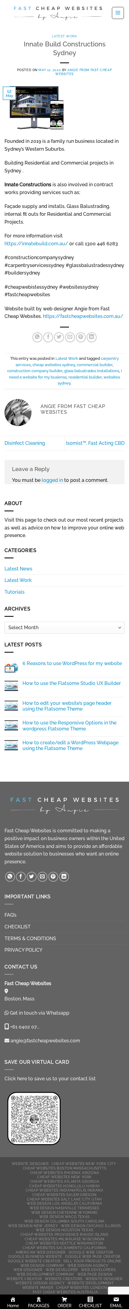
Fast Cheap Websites (27, 830)
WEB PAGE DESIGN (94, 1274)
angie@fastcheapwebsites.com (44, 1041)
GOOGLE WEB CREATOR (91, 1252)
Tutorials (14, 592)
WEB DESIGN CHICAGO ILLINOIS (91, 1225)
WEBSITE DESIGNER (30, 1163)
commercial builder (94, 365)
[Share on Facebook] (48, 337)
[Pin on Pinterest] (81, 337)
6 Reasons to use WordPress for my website (72, 663)
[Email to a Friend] (70, 337)
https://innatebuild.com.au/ (36, 243)
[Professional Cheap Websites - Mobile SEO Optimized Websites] (58, 13)
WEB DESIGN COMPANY (42, 1265)
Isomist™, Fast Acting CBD (95, 443)
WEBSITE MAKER (37, 1287)
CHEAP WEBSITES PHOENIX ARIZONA (64, 1172)
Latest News (18, 569)
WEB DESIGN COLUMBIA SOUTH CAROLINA (64, 1221)
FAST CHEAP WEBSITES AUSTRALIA (65, 1292)
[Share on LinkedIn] (92, 337)
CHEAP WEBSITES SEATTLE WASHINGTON (64, 1243)
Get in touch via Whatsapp (39, 1013)
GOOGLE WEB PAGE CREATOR (93, 1256)
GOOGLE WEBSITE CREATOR (34, 1261)
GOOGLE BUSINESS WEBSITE (35, 1256)
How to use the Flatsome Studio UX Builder (71, 683)
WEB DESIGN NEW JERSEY (33, 1225)
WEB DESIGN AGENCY (88, 1265)
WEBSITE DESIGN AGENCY (39, 1283)
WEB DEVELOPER (62, 1269)
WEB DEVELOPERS (98, 1269)
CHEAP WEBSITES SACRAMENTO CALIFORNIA (64, 1247)
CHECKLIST (17, 927)
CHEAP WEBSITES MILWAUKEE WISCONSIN (64, 1239)
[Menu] (118, 13)
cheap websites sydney (53, 365)
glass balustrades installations (91, 371)
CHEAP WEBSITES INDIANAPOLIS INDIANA (64, 1190)
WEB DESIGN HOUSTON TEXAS (64, 1230)
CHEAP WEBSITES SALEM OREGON (64, 1194)
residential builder (85, 377)
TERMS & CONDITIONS (30, 938)
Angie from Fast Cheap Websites (83, 72)
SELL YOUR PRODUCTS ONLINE (92, 1261)
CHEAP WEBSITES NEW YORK (64, 1177)
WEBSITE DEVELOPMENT (91, 1283)
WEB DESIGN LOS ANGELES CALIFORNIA (64, 1203)
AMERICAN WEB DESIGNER (41, 1252)
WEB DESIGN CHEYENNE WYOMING (64, 1212)
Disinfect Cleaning (24, 443)
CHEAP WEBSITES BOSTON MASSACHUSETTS (64, 1168)
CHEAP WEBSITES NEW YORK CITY (84, 1163)
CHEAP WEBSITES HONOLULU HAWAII (64, 1186)
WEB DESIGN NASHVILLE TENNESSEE (64, 1208)
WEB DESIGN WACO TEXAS (64, 1216)
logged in (52, 480)
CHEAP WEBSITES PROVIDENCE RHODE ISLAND (64, 1234)
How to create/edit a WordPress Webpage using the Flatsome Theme (70, 745)
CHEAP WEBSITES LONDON (81, 1287)
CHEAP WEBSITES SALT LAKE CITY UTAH (64, 1199)
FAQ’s (10, 915)
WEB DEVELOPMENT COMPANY (45, 1274)
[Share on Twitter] (59, 337)
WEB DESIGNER (28, 1269)
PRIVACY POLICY (23, 950)
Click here (15, 1078)
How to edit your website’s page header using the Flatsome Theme (67, 706)
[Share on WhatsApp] (37, 337)
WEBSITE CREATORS (63, 1278)
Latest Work (64, 36)
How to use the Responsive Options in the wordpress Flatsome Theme (69, 725)
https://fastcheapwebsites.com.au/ (83, 316)
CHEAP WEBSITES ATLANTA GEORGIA (64, 1181)
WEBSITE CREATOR (24, 1278)
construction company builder (34, 371)
